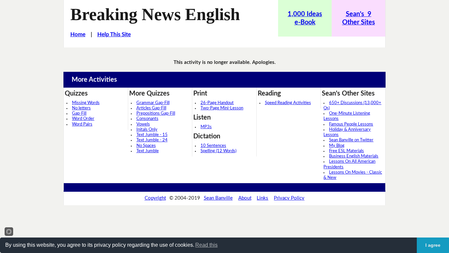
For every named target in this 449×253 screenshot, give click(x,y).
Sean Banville (218, 198)
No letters (81, 108)
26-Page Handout (217, 103)
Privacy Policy (289, 198)
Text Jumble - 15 (152, 135)
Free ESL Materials (346, 151)
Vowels (143, 124)
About (244, 198)
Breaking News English (155, 14)
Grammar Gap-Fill (153, 103)
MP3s (206, 127)
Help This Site (114, 34)
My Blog (336, 146)
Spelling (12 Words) (218, 151)
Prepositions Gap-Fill (155, 113)
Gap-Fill (79, 113)
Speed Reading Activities (288, 103)
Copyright (155, 198)
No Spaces (146, 146)
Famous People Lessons (351, 124)
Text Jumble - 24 (152, 140)
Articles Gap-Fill (151, 108)
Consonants (147, 119)
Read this (206, 245)
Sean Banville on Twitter (351, 140)
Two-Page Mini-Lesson (222, 108)
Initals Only (146, 129)
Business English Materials (353, 156)
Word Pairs (82, 124)
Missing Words (86, 103)
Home (77, 34)
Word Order (83, 119)
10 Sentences (213, 146)
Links (262, 198)
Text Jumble (147, 151)
